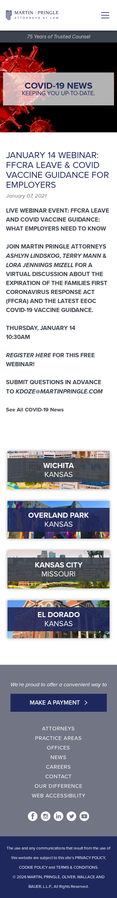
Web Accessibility (59, 795)
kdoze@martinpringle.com (59, 391)
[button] (105, 15)
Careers (58, 767)
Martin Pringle (32, 15)
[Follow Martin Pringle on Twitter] (71, 816)
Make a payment (56, 702)
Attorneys (58, 728)
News (58, 757)
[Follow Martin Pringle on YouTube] (84, 816)
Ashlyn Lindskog (32, 255)
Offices (58, 747)
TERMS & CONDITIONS (77, 867)
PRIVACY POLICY (90, 857)
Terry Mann (81, 255)
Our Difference (58, 786)
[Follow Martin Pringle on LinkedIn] (58, 816)
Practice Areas (58, 738)
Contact (58, 776)
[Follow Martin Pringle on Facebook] (33, 816)
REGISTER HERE (28, 355)
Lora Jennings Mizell (40, 265)
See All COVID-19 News (35, 409)
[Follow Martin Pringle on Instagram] (45, 816)
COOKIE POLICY (33, 867)
